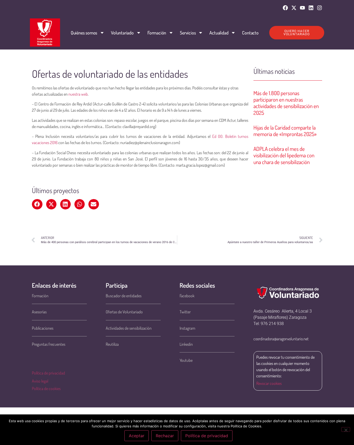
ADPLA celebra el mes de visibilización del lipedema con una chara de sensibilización (283, 155)
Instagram (187, 328)
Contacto (250, 33)
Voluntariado (122, 33)
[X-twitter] (293, 7)
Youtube (186, 360)
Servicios (188, 33)
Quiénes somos (84, 33)
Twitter (185, 311)
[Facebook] (285, 7)
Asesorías (39, 311)
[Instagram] (319, 7)
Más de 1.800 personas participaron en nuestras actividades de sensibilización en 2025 (286, 102)
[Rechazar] (345, 429)
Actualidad (218, 33)
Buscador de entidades (123, 295)
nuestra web (78, 94)
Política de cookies (46, 388)
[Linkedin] (311, 7)
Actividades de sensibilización (129, 328)
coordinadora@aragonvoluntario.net (281, 338)
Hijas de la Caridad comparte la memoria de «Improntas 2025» (285, 130)
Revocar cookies (269, 383)
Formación (156, 33)
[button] (37, 204)
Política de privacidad (48, 373)
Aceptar (136, 435)
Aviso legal (40, 381)
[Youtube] (302, 7)
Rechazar (165, 435)
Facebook (187, 295)
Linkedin (186, 344)
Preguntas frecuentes (48, 344)
